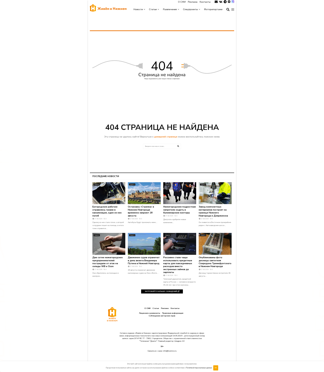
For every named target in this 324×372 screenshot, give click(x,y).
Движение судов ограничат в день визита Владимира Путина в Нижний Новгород (144, 260)
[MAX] (233, 2)
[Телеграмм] (225, 2)
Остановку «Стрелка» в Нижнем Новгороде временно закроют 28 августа (141, 211)
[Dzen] (229, 2)
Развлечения (170, 9)
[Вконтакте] (220, 2)
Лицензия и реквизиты (149, 313)
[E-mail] (216, 2)
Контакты (205, 1)
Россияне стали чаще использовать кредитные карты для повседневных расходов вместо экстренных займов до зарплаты (177, 265)
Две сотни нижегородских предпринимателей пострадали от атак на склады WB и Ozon (107, 262)
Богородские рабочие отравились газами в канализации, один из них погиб (107, 211)
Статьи (153, 9)
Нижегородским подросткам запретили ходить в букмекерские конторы (179, 209)
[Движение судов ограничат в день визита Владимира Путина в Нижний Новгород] (144, 244)
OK (216, 368)
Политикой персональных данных (199, 368)
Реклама (192, 1)
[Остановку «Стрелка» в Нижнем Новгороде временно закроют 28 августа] (144, 193)
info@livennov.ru (170, 351)
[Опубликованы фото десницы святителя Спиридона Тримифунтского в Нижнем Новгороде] (215, 244)
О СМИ (182, 1)
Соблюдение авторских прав (162, 316)
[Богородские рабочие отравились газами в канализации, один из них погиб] (108, 193)
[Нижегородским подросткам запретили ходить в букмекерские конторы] (179, 193)
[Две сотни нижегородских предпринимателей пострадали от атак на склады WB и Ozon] (108, 244)
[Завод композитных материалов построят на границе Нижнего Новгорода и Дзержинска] (215, 193)
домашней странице (165, 136)
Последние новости (105, 176)
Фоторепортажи (213, 9)
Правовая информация (172, 313)
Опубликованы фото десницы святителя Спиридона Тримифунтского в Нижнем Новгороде (215, 262)
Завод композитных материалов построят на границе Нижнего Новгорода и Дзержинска (213, 211)
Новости (138, 9)
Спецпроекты (190, 9)
